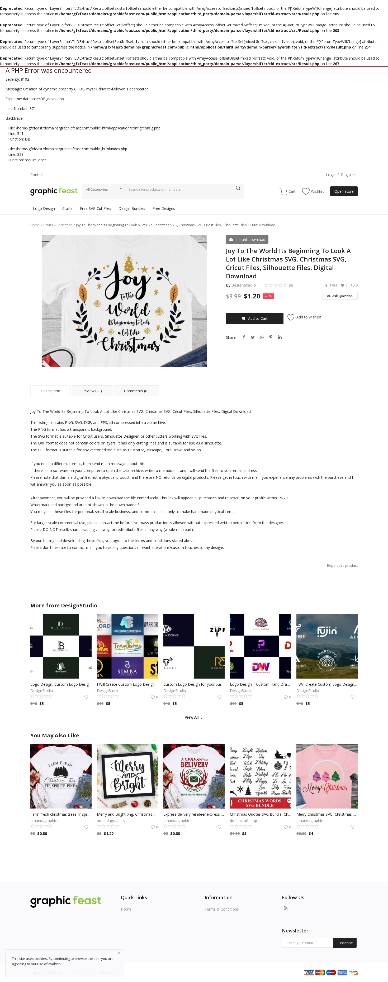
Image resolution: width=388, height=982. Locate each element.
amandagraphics (44, 820)
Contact (37, 174)
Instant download (250, 239)
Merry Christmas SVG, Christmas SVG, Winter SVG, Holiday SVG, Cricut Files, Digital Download (327, 814)
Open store (344, 191)
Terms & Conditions (222, 909)
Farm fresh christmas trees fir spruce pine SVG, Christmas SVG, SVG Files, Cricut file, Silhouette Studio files (61, 814)
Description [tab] (50, 390)
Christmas (64, 224)
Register (348, 174)
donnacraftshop (243, 820)
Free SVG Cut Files (95, 208)
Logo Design (44, 208)
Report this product (342, 565)
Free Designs (164, 208)
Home (35, 224)
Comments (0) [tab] (136, 390)
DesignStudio (243, 285)
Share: (231, 337)
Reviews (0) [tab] (92, 390)
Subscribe (345, 942)
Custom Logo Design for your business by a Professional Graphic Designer (194, 684)
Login (330, 174)
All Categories (97, 189)
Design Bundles (132, 208)
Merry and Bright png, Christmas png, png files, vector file (127, 814)
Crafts (67, 208)
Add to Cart (258, 318)
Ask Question (342, 296)
